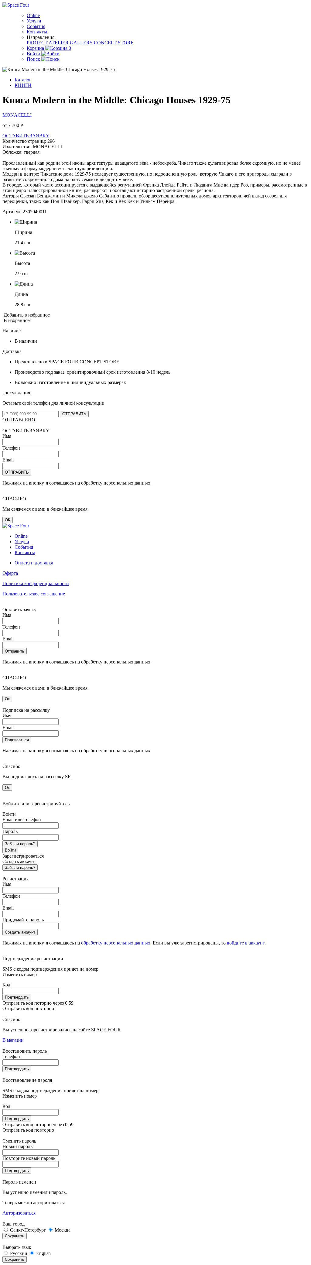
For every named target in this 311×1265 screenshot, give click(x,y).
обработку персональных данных (115, 942)
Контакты (37, 31)
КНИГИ (23, 85)
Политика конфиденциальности (35, 583)
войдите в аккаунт (246, 942)
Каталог (23, 79)
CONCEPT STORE (114, 42)
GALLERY (82, 42)
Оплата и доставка (34, 562)
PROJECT (38, 42)
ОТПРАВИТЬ (74, 414)
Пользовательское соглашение (33, 593)
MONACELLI (17, 115)
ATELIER (59, 42)
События (36, 26)
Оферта (10, 573)
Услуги (34, 20)
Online (33, 15)
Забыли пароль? (20, 844)
